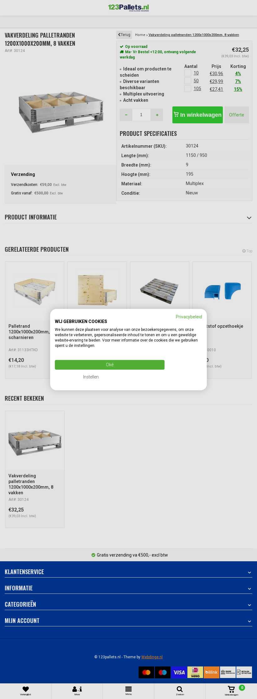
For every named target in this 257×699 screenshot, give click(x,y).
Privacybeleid (189, 316)
